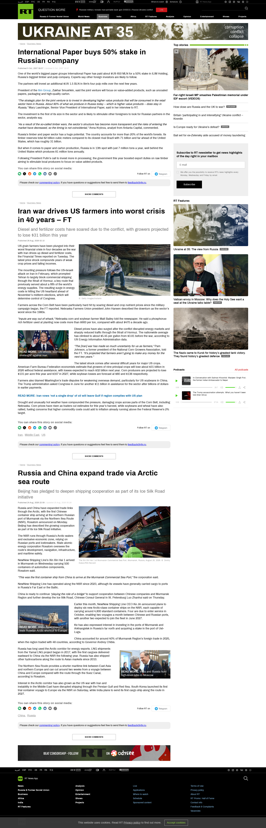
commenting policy (49, 182)
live (161, 10)
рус (30, 770)
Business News (34, 44)
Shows (226, 17)
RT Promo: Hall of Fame (202, 798)
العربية (20, 2)
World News (83, 17)
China (21, 715)
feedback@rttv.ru (137, 182)
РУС (33, 2)
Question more (51, 10)
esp (24, 770)
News (21, 786)
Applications (139, 790)
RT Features (151, 17)
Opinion (187, 17)
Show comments (94, 194)
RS (48, 2)
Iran (20, 434)
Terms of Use (197, 786)
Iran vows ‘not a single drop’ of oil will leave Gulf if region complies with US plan (80, 395)
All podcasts (241, 369)
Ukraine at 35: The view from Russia (196, 249)
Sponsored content (142, 802)
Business (103, 17)
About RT (195, 794)
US (43, 434)
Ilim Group (44, 90)
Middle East (32, 434)
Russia (31, 715)
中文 (54, 2)
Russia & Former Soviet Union (54, 17)
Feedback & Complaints (202, 807)
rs (45, 770)
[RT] (80, 2)
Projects (242, 17)
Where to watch (140, 794)
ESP (27, 2)
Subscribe (189, 184)
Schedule (137, 798)
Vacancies (195, 811)
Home (22, 44)
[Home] (25, 11)
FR (43, 2)
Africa (133, 17)
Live (135, 786)
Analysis (170, 17)
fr (41, 770)
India (119, 17)
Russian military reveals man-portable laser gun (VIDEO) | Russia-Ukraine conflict (116, 10)
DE (38, 2)
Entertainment (207, 17)
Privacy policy (197, 790)
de (36, 770)
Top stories (180, 45)
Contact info (196, 802)
